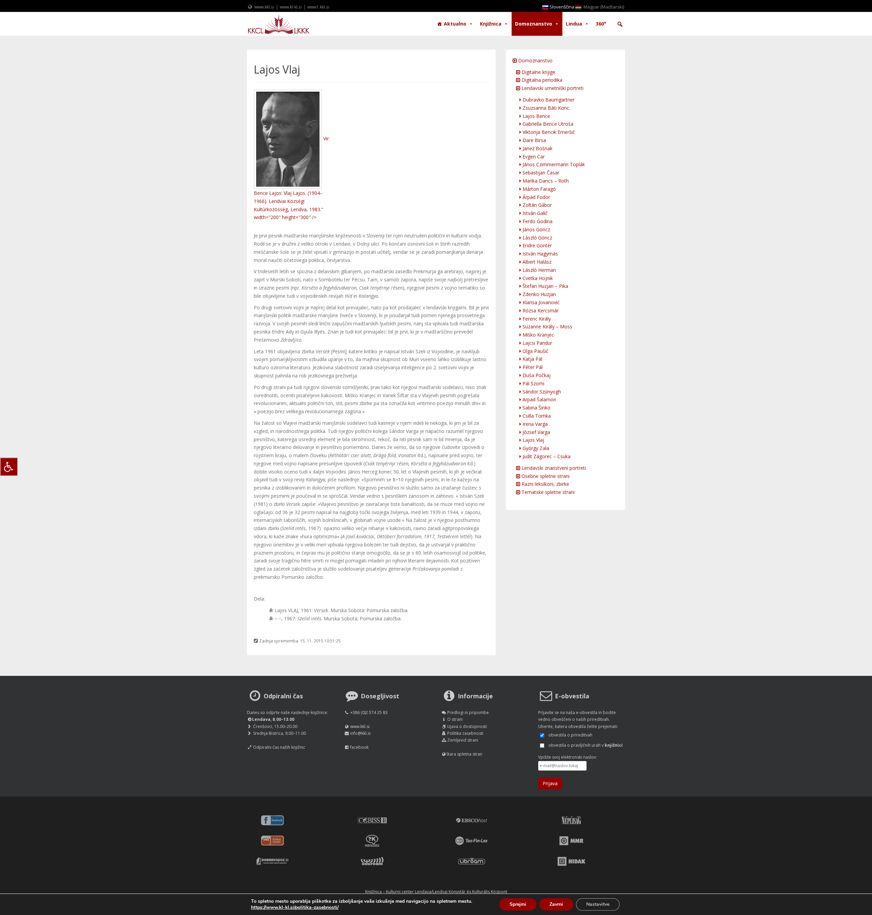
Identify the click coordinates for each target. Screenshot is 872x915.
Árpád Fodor (535, 197)
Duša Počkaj (535, 375)
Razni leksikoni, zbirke (544, 484)
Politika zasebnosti (465, 733)
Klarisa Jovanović (540, 302)
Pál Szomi (532, 383)
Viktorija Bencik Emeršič (548, 132)
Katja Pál (531, 359)
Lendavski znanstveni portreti (553, 468)
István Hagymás (539, 253)
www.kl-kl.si (291, 7)
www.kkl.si (264, 7)
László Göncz (536, 237)
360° (601, 23)
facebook (359, 747)
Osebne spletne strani (545, 476)
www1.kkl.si (318, 7)
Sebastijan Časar (540, 172)
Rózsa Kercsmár (540, 310)
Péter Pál (532, 367)
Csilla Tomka (536, 416)
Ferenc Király (536, 318)
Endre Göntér (536, 245)
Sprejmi (518, 904)
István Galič (534, 213)
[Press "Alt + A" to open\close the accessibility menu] (8, 467)
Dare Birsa (533, 140)
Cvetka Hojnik (537, 278)
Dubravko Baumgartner (548, 99)
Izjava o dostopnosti (467, 726)
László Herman (538, 270)
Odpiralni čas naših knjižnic (279, 747)
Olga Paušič (534, 351)
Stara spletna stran (464, 754)
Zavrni (556, 904)
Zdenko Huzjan (538, 294)
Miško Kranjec (537, 334)
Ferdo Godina (536, 221)
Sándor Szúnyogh (541, 391)
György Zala (535, 448)
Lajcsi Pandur (536, 343)
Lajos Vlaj (532, 440)
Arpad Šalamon (538, 399)
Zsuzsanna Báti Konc (545, 108)
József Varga (535, 432)
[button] (620, 24)
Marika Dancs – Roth (545, 180)
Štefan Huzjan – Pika (544, 286)
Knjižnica (490, 23)
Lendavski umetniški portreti (551, 88)
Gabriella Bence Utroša (547, 124)
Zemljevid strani (462, 740)
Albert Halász (536, 262)
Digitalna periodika (541, 80)
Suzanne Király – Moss (546, 326)
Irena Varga (534, 424)
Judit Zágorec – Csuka (546, 456)
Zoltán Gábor (536, 205)
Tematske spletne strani (547, 492)
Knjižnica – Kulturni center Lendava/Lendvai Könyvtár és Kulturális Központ (436, 892)
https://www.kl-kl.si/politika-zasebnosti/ (295, 907)
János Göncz (535, 229)
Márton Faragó (538, 189)
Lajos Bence (535, 116)
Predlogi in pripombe (468, 712)
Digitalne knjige (537, 72)
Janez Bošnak (536, 148)
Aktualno (455, 23)
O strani (455, 719)
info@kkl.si (360, 733)
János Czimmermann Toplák (553, 164)
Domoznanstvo (533, 23)
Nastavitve (597, 904)
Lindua (574, 23)
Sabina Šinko (535, 407)
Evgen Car (533, 156)
